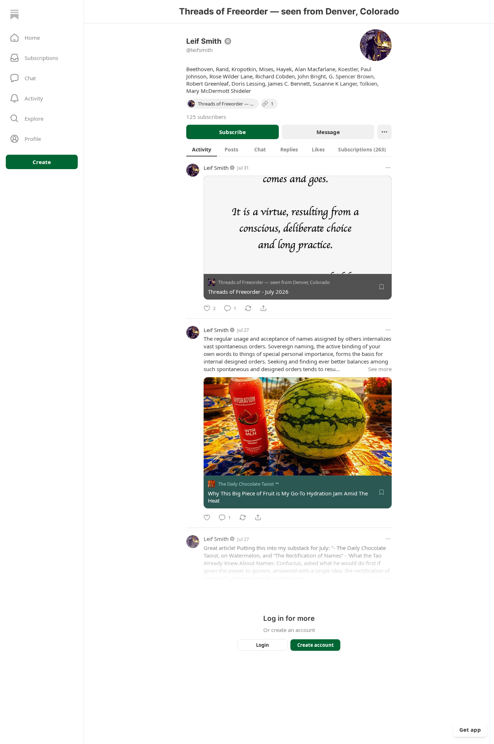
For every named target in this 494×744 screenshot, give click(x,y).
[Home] (14, 14)
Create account (315, 645)
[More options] (388, 167)
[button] (42, 37)
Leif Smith (216, 167)
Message (328, 132)
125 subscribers (206, 116)
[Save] (381, 287)
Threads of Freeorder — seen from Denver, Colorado (274, 282)
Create (42, 161)
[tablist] (289, 149)
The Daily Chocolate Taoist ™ (248, 484)
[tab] (201, 149)
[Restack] (248, 308)
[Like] (207, 517)
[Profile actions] (384, 132)
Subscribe (232, 132)
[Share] (263, 308)
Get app (470, 729)
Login (262, 645)
